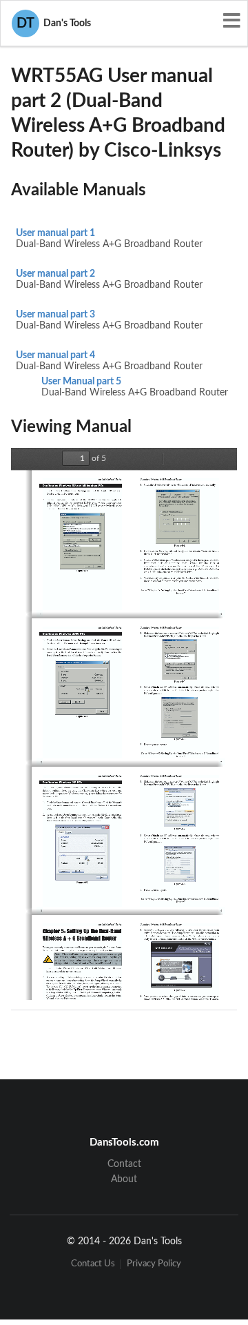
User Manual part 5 (81, 381)
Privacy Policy (154, 1263)
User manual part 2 (55, 274)
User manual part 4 (55, 355)
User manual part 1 (55, 233)
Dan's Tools (54, 23)
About (124, 1179)
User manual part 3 (55, 315)
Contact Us (93, 1263)
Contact (124, 1164)
